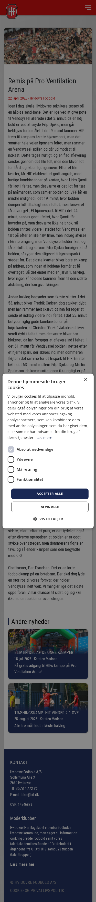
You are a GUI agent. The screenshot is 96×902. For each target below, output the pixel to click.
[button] (48, 519)
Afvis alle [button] (50, 507)
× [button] (85, 379)
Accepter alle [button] (50, 493)
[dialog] (47, 451)
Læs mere (44, 437)
